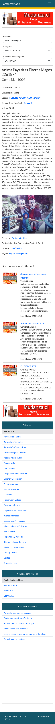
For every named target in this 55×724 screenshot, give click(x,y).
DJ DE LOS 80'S (28, 366)
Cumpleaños (9, 468)
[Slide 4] (37, 229)
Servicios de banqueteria (14, 639)
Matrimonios (9, 531)
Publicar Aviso (44, 716)
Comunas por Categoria (13, 56)
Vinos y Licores (10, 552)
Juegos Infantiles (11, 515)
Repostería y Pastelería (14, 537)
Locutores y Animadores (14, 521)
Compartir (28, 103)
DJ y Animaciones (11, 484)
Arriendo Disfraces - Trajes (15, 447)
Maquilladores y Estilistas (15, 526)
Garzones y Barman (12, 505)
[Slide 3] (32, 229)
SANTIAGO (16, 248)
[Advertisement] (27, 673)
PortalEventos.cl (11, 3)
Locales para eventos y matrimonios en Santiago (25, 634)
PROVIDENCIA (10, 585)
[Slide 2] (27, 229)
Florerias (8, 494)
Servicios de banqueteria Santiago (19, 623)
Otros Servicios (10, 563)
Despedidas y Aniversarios (15, 473)
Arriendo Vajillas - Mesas (15, 452)
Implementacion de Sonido (15, 510)
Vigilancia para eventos (14, 547)
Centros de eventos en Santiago (18, 618)
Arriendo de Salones (12, 436)
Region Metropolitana (18, 253)
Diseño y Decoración (13, 479)
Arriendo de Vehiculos (13, 442)
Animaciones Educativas (32, 323)
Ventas (7, 558)
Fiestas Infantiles (19, 238)
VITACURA (9, 596)
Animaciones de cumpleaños (16, 628)
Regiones (7, 36)
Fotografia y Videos (12, 500)
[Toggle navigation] (49, 3)
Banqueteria (9, 463)
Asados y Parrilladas (13, 458)
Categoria (7, 46)
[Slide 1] (18, 229)
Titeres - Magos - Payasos (15, 542)
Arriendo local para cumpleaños (17, 613)
